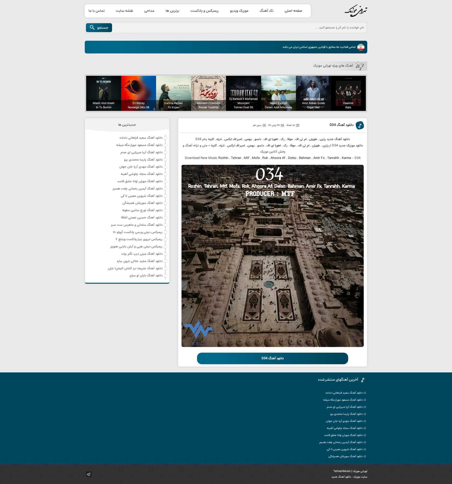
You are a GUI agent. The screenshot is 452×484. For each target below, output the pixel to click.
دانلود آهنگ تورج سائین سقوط (142, 210)
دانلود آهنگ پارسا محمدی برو (143, 159)
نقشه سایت (124, 11)
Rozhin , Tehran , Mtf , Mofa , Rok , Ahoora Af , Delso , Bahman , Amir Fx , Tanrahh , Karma (284, 158)
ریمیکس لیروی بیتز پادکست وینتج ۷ (138, 239)
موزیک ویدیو (239, 11)
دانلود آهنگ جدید (341, 477)
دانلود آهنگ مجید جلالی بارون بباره (139, 261)
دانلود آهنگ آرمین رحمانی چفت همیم (137, 188)
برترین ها (172, 11)
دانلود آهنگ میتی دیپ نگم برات (141, 254)
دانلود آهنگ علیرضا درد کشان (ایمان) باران (135, 268)
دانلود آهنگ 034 (342, 125)
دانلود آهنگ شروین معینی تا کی (141, 196)
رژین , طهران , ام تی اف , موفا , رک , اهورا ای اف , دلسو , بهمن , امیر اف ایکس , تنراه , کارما (267, 139)
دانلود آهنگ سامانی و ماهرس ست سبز (136, 225)
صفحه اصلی (293, 11)
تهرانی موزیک (345, 11)
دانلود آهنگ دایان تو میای (145, 275)
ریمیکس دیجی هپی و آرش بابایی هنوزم (136, 246)
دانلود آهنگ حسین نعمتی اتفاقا (141, 217)
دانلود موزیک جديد (351, 145)
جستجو (102, 28)
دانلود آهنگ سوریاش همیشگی (142, 203)
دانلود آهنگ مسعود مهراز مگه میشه (139, 145)
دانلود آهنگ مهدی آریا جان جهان (140, 166)
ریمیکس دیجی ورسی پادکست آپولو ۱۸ (137, 232)
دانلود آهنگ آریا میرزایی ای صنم (141, 152)
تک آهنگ (266, 11)
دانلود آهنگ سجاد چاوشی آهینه (141, 174)
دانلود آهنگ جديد (338, 139)
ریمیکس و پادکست (204, 11)
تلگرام (89, 474)
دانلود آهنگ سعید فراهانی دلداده (141, 138)
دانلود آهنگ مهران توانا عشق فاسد (139, 181)
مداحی (149, 11)
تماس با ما (97, 11)
